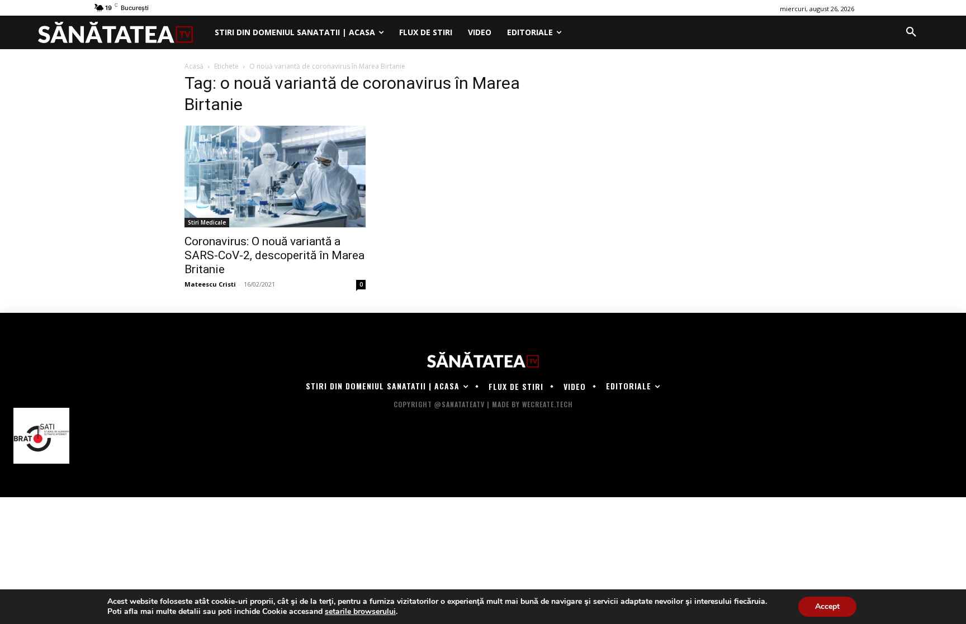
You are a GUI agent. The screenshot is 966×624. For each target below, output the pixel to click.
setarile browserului (360, 612)
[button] (911, 32)
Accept (827, 606)
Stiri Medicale (207, 222)
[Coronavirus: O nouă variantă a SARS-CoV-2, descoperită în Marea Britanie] (275, 176)
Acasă (193, 66)
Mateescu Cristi (210, 284)
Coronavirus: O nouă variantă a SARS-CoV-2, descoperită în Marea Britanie (274, 255)
